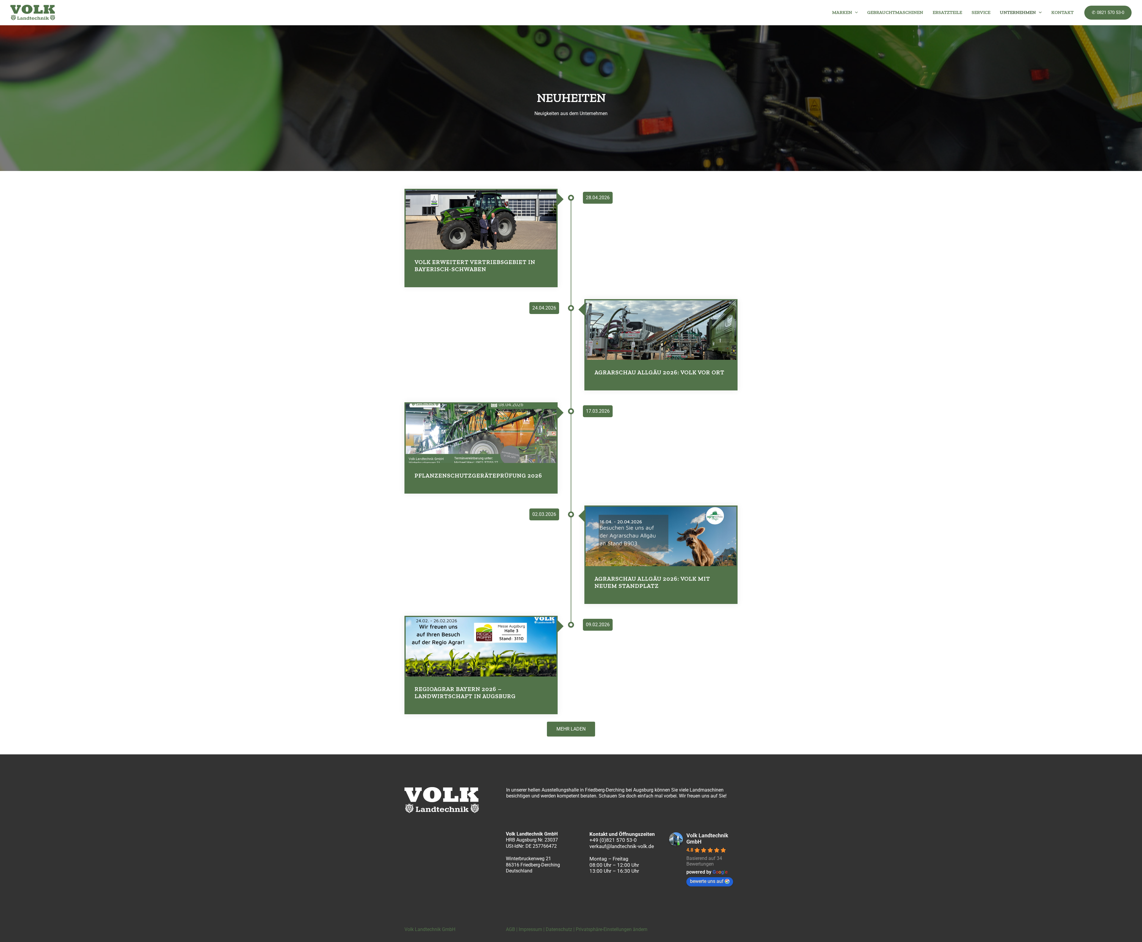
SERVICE (981, 12)
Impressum (530, 929)
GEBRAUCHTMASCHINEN (895, 12)
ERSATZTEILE (947, 12)
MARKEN (842, 12)
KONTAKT (1062, 12)
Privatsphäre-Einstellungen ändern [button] (611, 929)
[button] (855, 12)
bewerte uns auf (707, 881)
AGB (510, 929)
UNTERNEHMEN (1018, 12)
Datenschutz (559, 929)
